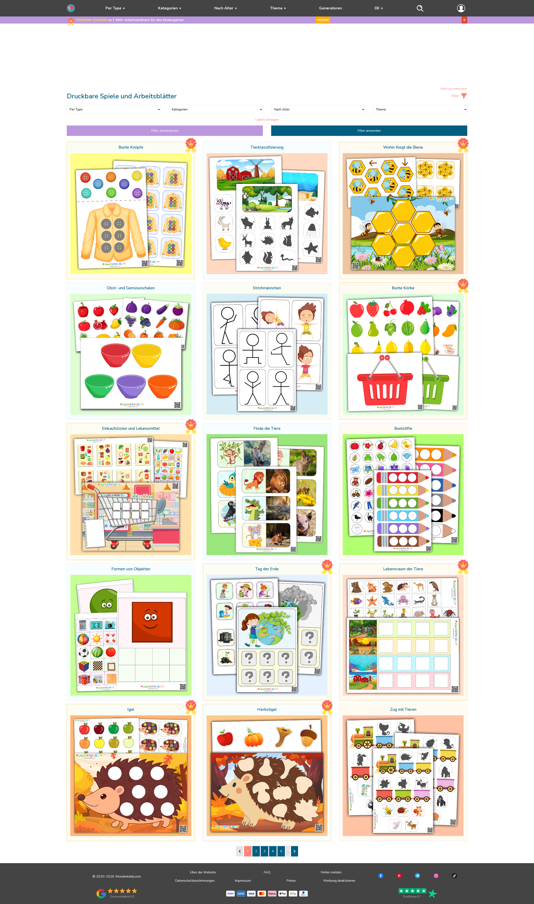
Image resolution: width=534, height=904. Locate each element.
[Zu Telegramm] (417, 876)
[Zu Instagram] (436, 876)
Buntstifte (403, 428)
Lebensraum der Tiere (403, 569)
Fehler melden (331, 872)
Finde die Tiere (267, 428)
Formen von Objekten (130, 569)
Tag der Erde (267, 569)
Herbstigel (267, 709)
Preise (291, 880)
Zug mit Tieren (403, 709)
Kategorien (168, 8)
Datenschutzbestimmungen (195, 880)
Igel (130, 709)
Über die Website (203, 872)
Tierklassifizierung (267, 147)
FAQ (267, 872)
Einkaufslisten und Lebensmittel (131, 428)
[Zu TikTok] (454, 876)
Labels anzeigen (267, 119)
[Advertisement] (267, 56)
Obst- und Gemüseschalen (131, 288)
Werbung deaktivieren (453, 89)
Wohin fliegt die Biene (403, 147)
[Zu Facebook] (380, 876)
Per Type (113, 8)
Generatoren (330, 8)
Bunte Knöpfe (130, 147)
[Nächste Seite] (294, 851)
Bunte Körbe (403, 288)
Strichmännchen (267, 288)
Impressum (243, 880)
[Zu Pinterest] (399, 876)
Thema (276, 8)
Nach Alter (223, 8)
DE (377, 8)
